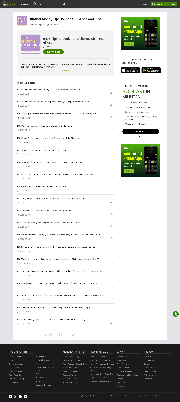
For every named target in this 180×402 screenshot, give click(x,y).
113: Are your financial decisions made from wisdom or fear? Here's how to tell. (53, 198)
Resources (121, 382)
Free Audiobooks (70, 378)
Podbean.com (161, 396)
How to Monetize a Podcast (101, 360)
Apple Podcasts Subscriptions (75, 364)
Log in (145, 4)
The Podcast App (15, 371)
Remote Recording (16, 378)
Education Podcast (43, 385)
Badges (120, 378)
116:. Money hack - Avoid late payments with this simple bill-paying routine (50, 162)
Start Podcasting (42, 356)
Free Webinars (123, 364)
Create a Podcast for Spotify (47, 364)
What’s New (121, 360)
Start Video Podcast (44, 360)
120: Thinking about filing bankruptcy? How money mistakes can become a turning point (56, 113)
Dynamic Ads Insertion (72, 360)
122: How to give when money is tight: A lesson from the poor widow (48, 89)
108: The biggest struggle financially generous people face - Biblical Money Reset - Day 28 (58, 259)
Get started (140, 131)
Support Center (123, 356)
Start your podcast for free (163, 4)
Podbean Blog (149, 360)
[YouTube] (26, 397)
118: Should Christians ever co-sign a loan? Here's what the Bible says (48, 138)
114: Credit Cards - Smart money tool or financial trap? (41, 186)
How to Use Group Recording (101, 374)
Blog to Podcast (42, 377)
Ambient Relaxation (71, 382)
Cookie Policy (95, 396)
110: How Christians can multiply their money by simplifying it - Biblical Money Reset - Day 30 (59, 235)
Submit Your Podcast (71, 367)
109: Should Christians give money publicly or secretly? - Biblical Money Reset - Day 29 (56, 247)
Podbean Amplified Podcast (128, 375)
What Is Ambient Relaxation (101, 381)
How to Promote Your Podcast (102, 364)
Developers (121, 386)
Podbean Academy (124, 371)
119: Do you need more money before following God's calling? (45, 126)
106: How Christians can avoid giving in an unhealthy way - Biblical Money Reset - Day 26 (57, 283)
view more (64, 70)
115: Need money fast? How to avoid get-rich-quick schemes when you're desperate (55, 174)
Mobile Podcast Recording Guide (100, 368)
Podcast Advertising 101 (99, 377)
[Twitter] (16, 397)
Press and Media (151, 367)
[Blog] (21, 397)
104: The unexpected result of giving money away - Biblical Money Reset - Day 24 (54, 307)
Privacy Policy (81, 396)
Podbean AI (13, 382)
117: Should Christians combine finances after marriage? (42, 150)
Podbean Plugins (70, 375)
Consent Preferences (126, 396)
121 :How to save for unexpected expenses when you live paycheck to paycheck (53, 101)
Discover (25, 4)
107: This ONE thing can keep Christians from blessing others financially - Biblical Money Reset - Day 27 (61, 271)
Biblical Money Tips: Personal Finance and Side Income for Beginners (82, 19)
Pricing (11, 360)
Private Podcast (15, 367)
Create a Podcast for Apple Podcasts (46, 368)
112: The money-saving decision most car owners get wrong (44, 210)
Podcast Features (16, 356)
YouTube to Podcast (44, 381)
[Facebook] (11, 397)
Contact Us (148, 378)
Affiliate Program (150, 375)
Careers (147, 364)
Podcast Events (123, 367)
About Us (147, 356)
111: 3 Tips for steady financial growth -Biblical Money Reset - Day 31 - (49, 222)
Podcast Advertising (71, 356)
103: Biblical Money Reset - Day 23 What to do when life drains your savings (51, 319)
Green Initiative (150, 371)
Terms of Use (109, 396)
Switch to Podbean (70, 371)
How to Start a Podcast (99, 356)
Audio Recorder (15, 375)
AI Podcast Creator (43, 374)
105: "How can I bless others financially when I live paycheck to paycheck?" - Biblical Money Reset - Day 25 (61, 295)
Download (53, 52)
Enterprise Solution (16, 364)
